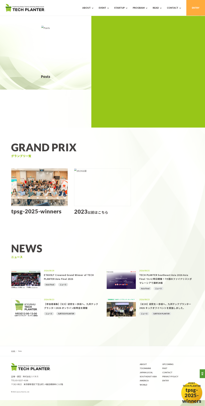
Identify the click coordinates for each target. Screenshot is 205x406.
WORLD (143, 385)
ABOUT (143, 364)
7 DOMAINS (145, 368)
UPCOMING (167, 364)
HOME (13, 351)
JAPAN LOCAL (146, 372)
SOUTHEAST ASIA (148, 376)
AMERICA (144, 380)
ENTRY (195, 7)
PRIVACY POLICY (170, 376)
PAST (164, 368)
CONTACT (167, 372)
